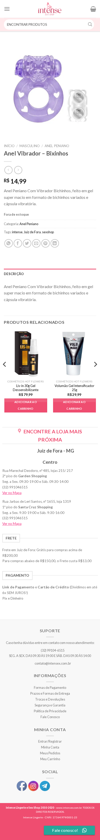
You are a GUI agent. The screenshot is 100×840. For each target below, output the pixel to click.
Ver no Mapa (12, 493)
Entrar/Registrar (50, 741)
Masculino (29, 146)
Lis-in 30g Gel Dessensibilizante (25, 388)
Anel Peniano (57, 146)
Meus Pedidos (50, 753)
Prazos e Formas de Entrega (50, 693)
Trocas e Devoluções (50, 699)
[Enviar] (90, 24)
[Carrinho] (93, 9)
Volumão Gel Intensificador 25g (74, 388)
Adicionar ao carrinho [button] (25, 405)
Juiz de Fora (32, 232)
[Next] (95, 374)
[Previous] (5, 374)
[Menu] (7, 9)
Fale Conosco (50, 717)
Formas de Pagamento (50, 688)
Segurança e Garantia (50, 705)
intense (17, 232)
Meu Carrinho (50, 759)
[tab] (50, 274)
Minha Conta (50, 747)
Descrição (14, 274)
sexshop (48, 232)
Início (9, 146)
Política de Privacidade (50, 711)
